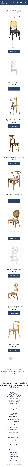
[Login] (17, 2)
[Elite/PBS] (4, 2)
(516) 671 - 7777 (19, 369)
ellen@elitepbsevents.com (14, 429)
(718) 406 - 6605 (14, 428)
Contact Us (14, 461)
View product (14, 51)
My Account (14, 452)
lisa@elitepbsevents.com (14, 445)
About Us (14, 455)
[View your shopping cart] (13, 2)
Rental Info (14, 457)
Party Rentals (10, 10)
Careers (14, 459)
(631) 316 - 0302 (14, 444)
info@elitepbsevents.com (14, 410)
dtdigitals (20, 464)
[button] (21, 2)
